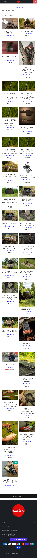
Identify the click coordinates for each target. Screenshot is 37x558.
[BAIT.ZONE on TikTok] (11, 534)
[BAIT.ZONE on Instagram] (7, 534)
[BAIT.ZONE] (18, 1)
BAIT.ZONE (13, 554)
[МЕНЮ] (1, 1)
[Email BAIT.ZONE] (3, 534)
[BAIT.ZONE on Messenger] (9, 534)
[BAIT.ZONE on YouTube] (15, 534)
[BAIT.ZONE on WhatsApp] (13, 534)
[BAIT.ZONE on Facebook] (5, 534)
